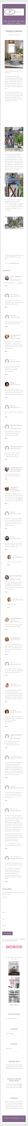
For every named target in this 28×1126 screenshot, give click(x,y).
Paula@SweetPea (14, 638)
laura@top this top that (15, 446)
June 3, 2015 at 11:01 (15, 407)
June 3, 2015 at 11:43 (15, 428)
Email (4, 919)
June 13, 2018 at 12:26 (15, 810)
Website (4, 925)
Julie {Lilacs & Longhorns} (16, 425)
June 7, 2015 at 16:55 (15, 685)
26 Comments (16, 34)
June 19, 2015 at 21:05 (15, 712)
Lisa (11, 662)
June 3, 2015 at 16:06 (15, 513)
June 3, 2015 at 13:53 (15, 471)
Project (17, 263)
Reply (6, 285)
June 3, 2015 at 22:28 (15, 579)
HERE (20, 1084)
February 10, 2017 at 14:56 (16, 787)
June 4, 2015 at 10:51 (18, 557)
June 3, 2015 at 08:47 (15, 317)
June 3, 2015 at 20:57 (15, 538)
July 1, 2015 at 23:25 (15, 738)
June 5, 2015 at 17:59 (15, 664)
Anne (11, 512)
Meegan (12, 382)
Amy (11, 536)
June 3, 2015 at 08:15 (15, 296)
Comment (5, 897)
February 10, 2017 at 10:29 (16, 758)
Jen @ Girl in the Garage (15, 575)
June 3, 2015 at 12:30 (15, 448)
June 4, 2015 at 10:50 (18, 599)
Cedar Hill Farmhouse (14, 12)
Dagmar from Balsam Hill (16, 735)
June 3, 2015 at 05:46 (15, 280)
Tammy (12, 315)
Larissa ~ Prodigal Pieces (16, 276)
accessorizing (12, 263)
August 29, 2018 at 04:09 (16, 858)
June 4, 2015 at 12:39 (15, 621)
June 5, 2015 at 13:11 (15, 639)
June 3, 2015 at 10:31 (15, 384)
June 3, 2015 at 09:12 (15, 361)
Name (4, 912)
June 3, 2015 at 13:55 (15, 490)
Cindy (11, 405)
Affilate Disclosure (14, 1005)
